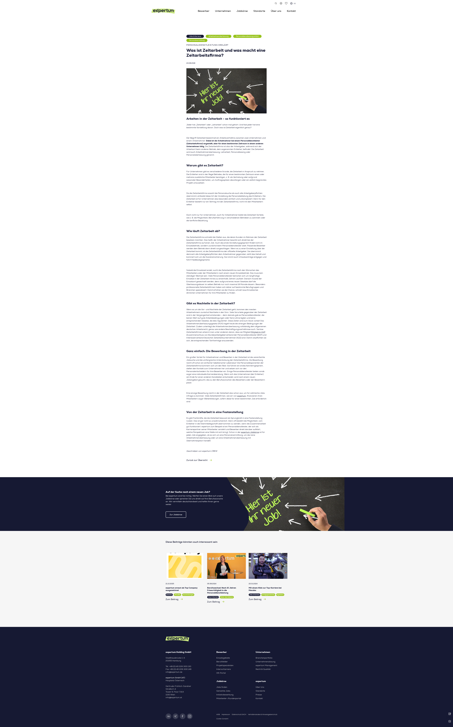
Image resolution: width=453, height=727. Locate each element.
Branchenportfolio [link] (264, 658)
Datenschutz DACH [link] (239, 714)
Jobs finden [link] (221, 687)
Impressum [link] (226, 714)
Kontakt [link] (291, 10)
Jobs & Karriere (195, 36)
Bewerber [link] (203, 10)
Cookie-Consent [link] (222, 719)
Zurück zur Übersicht (197, 460)
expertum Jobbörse (250, 432)
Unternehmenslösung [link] (265, 662)
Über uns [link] (276, 10)
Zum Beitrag (172, 599)
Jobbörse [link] (242, 10)
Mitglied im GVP (258, 332)
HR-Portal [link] (221, 673)
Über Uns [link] (260, 687)
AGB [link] (218, 714)
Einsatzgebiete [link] (223, 658)
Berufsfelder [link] (222, 662)
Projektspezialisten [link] (224, 665)
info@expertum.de (174, 672)
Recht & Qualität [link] (263, 669)
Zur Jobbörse (176, 514)
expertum (241, 396)
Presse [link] (259, 695)
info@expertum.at (174, 697)
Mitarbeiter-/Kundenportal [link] (228, 698)
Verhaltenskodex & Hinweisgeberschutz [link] (262, 714)
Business (169, 594)
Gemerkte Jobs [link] (223, 691)
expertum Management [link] (266, 665)
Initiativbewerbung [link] (224, 695)
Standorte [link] (259, 10)
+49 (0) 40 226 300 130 (180, 666)
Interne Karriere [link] (223, 669)
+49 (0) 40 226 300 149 (180, 669)
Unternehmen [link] (223, 10)
